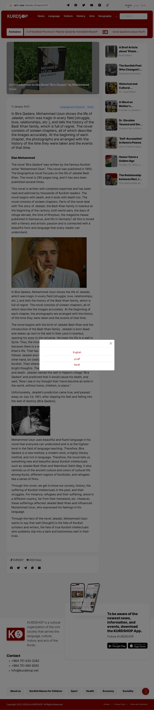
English (77, 352)
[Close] (110, 343)
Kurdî (77, 364)
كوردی (77, 358)
